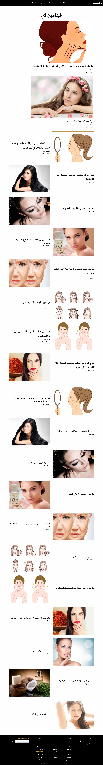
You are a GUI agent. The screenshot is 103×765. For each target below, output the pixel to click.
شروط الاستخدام (39, 746)
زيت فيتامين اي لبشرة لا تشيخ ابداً (36, 651)
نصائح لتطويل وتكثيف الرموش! (77, 208)
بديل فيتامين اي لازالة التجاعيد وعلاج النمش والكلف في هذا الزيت (31, 145)
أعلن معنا (41, 749)
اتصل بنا (41, 744)
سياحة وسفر (54, 746)
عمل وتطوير (54, 749)
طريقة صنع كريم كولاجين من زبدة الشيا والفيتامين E (74, 271)
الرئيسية (54, 8)
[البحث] (6, 3)
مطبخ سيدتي (40, 757)
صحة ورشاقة (51, 3)
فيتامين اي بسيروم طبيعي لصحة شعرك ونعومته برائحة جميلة (74, 682)
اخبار (56, 744)
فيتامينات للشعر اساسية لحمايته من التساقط (75, 177)
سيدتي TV (41, 759)
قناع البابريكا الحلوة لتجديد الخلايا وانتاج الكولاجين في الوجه (74, 365)
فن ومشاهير (68, 755)
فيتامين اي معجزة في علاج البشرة (33, 239)
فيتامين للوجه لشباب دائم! (36, 302)
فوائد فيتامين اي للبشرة (40, 714)
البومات (55, 757)
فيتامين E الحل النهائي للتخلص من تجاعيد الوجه (32, 333)
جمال (59, 3)
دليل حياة (69, 749)
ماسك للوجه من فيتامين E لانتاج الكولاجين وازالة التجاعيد (63, 66)
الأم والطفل (69, 757)
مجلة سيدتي (40, 754)
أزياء (64, 3)
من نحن (41, 741)
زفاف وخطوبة (68, 760)
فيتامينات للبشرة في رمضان (79, 121)
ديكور (56, 752)
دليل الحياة (43, 3)
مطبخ (36, 3)
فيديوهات (55, 755)
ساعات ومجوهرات (53, 741)
